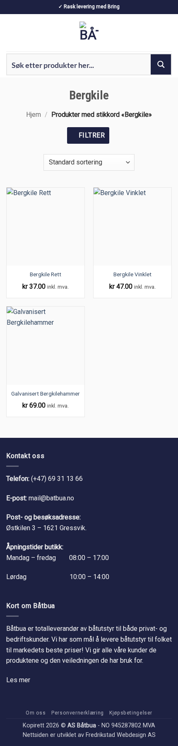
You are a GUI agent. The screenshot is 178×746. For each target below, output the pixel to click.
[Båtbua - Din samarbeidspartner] (89, 32)
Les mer (18, 680)
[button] (11, 32)
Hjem (33, 114)
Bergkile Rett (45, 274)
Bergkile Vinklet (132, 274)
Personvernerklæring (77, 713)
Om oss (36, 713)
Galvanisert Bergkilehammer (45, 393)
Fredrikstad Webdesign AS (121, 735)
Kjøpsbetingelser (130, 713)
